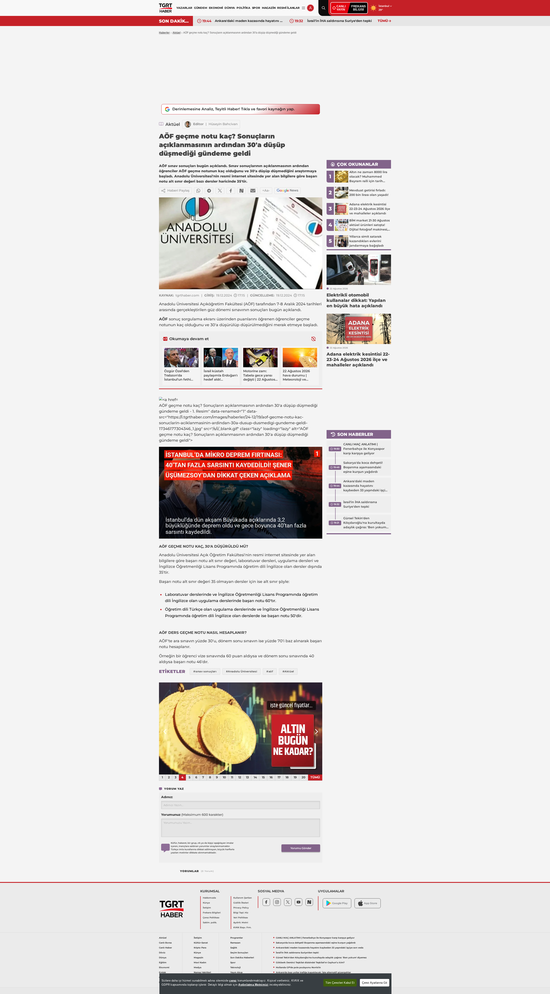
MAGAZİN (269, 7)
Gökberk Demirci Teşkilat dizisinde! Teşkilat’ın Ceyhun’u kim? (310, 962)
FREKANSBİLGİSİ (358, 8)
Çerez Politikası (211, 917)
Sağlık (233, 947)
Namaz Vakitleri (202, 972)
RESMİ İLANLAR (288, 7)
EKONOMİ (216, 7)
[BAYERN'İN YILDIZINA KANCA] (240, 728)
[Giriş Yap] (310, 8)
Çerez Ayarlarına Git (374, 982)
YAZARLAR (184, 7)
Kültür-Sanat (201, 942)
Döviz (162, 952)
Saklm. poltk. (210, 922)
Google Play (340, 903)
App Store (370, 903)
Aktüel (176, 32)
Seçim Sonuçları (239, 952)
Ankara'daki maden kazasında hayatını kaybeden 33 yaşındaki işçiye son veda (366, 486)
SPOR (256, 7)
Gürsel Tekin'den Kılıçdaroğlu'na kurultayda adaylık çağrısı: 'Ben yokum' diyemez (341, 21)
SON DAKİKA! (174, 21)
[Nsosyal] (241, 190)
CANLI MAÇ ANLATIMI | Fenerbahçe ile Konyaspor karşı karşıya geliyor (364, 448)
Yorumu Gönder (300, 848)
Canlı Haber (165, 947)
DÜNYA (230, 7)
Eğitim (162, 962)
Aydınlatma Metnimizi (253, 984)
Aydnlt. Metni (240, 922)
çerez (233, 980)
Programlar (236, 937)
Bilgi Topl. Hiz (240, 912)
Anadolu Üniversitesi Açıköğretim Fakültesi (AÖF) (207, 304)
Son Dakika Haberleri (242, 957)
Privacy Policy (241, 907)
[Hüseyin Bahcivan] (188, 124)
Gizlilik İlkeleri (241, 902)
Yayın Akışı (236, 972)
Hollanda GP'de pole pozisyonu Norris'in (298, 967)
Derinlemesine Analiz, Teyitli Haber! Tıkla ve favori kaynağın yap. (233, 109)
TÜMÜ (383, 21)
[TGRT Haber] (165, 7)
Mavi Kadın (200, 962)
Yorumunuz (192, 815)
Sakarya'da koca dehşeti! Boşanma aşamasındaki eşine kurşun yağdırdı (363, 467)
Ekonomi (164, 967)
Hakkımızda (209, 897)
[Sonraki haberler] (313, 339)
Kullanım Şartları (242, 897)
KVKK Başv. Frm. (242, 927)
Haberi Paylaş (178, 190)
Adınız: (167, 797)
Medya (197, 967)
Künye (206, 902)
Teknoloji (235, 967)
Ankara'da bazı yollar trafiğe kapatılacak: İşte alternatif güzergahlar (313, 972)
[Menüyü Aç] (303, 8)
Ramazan (235, 942)
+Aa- (266, 190)
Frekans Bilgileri (212, 912)
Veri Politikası (240, 917)
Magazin (198, 957)
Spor (232, 962)
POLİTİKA (243, 7)
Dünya (162, 957)
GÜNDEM (200, 7)
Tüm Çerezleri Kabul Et (339, 982)
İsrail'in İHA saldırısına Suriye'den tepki (247, 21)
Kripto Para (200, 947)
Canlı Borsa (165, 942)
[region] (275, 983)
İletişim (207, 907)
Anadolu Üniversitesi (179, 555)
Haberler (164, 32)
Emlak (162, 972)
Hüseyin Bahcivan (223, 124)
